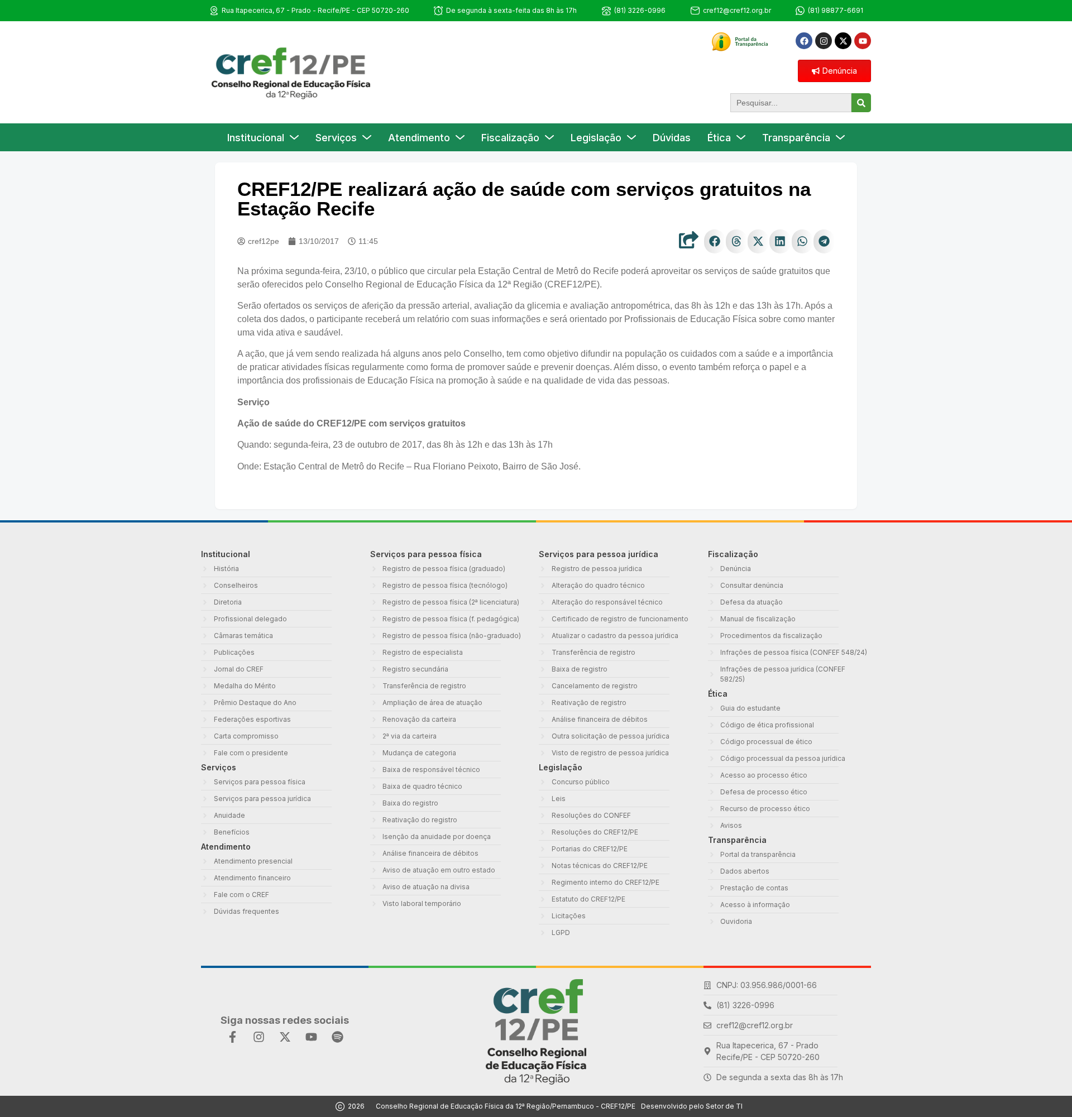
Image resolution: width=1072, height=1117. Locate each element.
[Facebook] (804, 40)
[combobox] (790, 102)
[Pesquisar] (861, 102)
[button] (714, 241)
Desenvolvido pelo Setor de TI (692, 1106)
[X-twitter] (843, 40)
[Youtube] (862, 40)
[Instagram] (823, 40)
